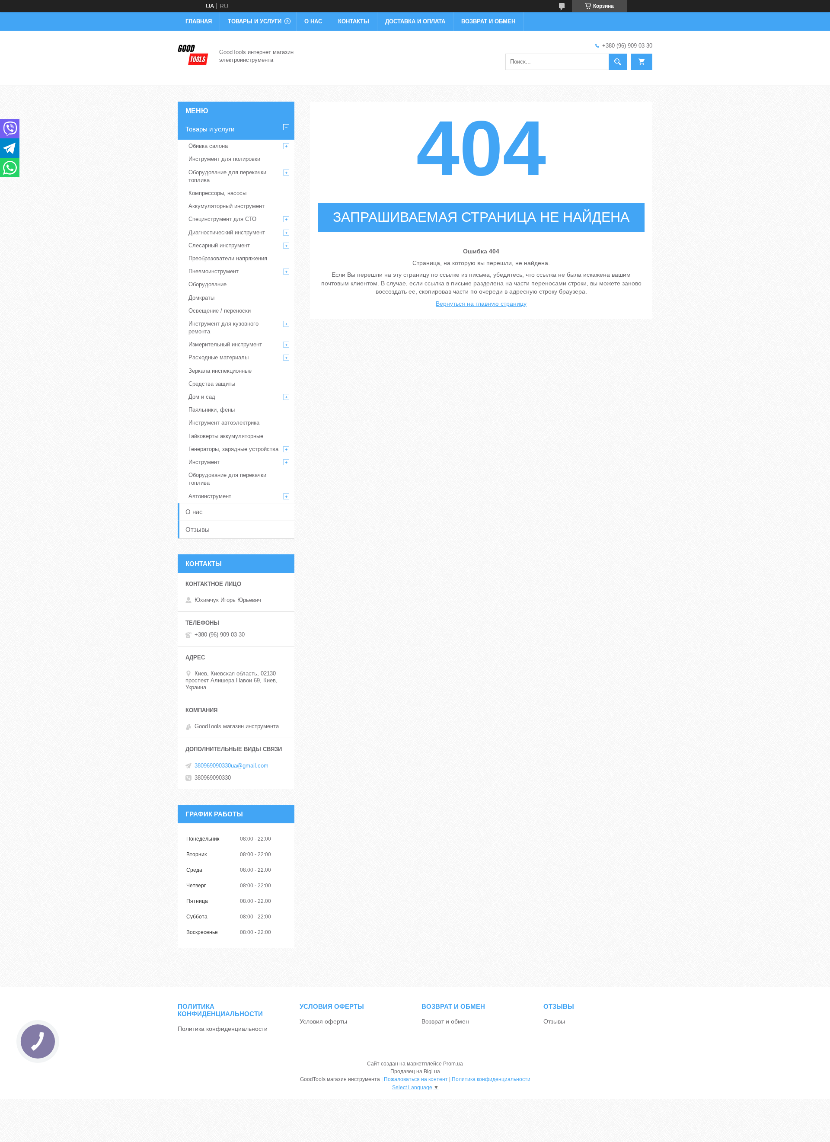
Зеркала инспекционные (220, 371)
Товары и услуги (254, 21)
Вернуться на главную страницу (481, 303)
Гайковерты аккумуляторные (225, 436)
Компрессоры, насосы (217, 193)
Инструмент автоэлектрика (223, 422)
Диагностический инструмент (226, 232)
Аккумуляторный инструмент (226, 206)
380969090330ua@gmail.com (231, 765)
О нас (313, 21)
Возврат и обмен (488, 21)
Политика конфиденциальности (223, 1028)
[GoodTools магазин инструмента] (193, 55)
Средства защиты (211, 384)
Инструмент (204, 462)
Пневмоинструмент (213, 271)
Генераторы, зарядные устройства (233, 449)
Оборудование (207, 284)
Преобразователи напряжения (227, 258)
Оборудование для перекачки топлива (227, 176)
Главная (198, 21)
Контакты (353, 21)
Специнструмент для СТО (222, 219)
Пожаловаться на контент (416, 1079)
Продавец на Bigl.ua (415, 1071)
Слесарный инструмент (219, 245)
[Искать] (618, 62)
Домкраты (201, 297)
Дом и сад (201, 396)
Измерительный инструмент (225, 344)
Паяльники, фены (211, 409)
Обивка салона (208, 146)
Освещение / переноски (219, 310)
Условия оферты (323, 1021)
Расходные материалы (218, 357)
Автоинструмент (209, 496)
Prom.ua (453, 1064)
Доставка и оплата (415, 21)
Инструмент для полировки (224, 159)
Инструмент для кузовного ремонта (223, 327)
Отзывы (197, 529)
